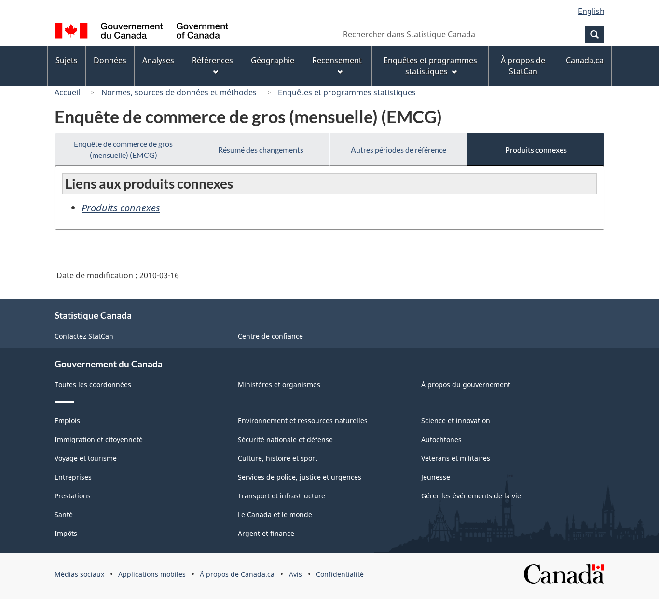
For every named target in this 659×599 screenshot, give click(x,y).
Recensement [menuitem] (337, 60)
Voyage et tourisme (86, 458)
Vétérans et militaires (455, 458)
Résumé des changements (260, 149)
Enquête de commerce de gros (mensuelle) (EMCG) (123, 149)
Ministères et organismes (279, 384)
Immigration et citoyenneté (99, 439)
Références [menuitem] (212, 60)
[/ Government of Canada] (141, 32)
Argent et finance (266, 533)
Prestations (73, 495)
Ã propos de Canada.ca (237, 574)
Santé (64, 514)
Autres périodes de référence (398, 149)
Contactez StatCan (84, 335)
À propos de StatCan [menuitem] (523, 66)
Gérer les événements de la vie (471, 495)
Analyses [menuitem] (158, 60)
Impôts (66, 533)
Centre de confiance (270, 335)
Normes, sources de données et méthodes (179, 92)
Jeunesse (435, 477)
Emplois (67, 420)
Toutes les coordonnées (93, 384)
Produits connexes (536, 149)
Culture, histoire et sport (277, 458)
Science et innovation (455, 420)
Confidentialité (340, 574)
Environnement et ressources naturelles (303, 420)
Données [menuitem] (110, 60)
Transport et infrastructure (281, 495)
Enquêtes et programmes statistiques (347, 92)
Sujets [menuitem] (66, 60)
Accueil (67, 92)
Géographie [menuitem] (272, 60)
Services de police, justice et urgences (299, 477)
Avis (295, 574)
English (591, 11)
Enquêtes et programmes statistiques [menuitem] (430, 66)
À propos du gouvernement (465, 384)
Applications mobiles (152, 574)
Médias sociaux (79, 574)
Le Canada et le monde (275, 514)
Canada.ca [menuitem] (585, 60)
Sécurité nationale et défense (285, 439)
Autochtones (441, 439)
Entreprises (73, 477)
